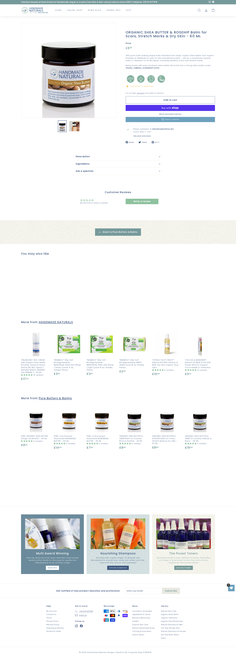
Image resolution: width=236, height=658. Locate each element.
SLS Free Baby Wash (170, 634)
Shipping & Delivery (55, 628)
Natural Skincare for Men (172, 624)
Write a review (142, 201)
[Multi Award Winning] (52, 533)
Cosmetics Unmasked (142, 611)
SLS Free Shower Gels (170, 628)
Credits (135, 621)
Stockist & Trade (53, 631)
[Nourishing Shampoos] (118, 533)
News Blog (94, 10)
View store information (142, 136)
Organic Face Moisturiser (172, 621)
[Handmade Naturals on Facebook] (81, 626)
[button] (170, 119)
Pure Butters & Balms (55, 398)
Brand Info (114, 10)
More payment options (170, 114)
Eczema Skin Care (140, 624)
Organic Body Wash (170, 614)
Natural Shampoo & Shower (173, 631)
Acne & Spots (138, 634)
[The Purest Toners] (183, 533)
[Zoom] (68, 70)
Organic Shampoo (169, 618)
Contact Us (51, 614)
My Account (51, 611)
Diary (163, 638)
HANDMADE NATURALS (56, 322)
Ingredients (83, 163)
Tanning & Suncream (141, 631)
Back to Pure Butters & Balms (120, 232)
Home (58, 10)
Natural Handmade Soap (143, 628)
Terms (49, 618)
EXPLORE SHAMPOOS (118, 568)
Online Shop (74, 10)
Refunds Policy (53, 624)
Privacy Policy (52, 621)
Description (83, 156)
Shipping (140, 93)
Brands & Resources (141, 618)
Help (128, 10)
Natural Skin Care (168, 611)
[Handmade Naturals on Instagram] (76, 626)
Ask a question (85, 171)
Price (128, 43)
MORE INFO (52, 568)
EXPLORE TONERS (183, 568)
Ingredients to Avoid (141, 614)
